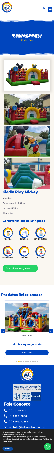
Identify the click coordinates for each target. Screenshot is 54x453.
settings (29, 439)
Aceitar (7, 449)
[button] (50, 9)
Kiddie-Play (27, 40)
